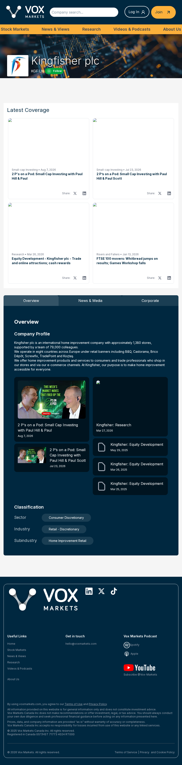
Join (159, 12)
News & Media (90, 300)
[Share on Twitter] (75, 193)
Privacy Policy (98, 704)
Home (11, 643)
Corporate (150, 300)
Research (91, 29)
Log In (134, 12)
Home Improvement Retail (67, 541)
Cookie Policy (165, 752)
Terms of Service (126, 752)
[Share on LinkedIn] (84, 193)
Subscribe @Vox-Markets (140, 674)
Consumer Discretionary (66, 517)
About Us (172, 29)
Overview (31, 300)
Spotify (134, 644)
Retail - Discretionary (64, 529)
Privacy (144, 752)
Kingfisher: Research (113, 427)
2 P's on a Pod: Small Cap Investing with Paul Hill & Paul (48, 430)
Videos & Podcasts (131, 29)
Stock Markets (15, 29)
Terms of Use (74, 704)
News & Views (55, 29)
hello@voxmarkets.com (81, 643)
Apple (134, 653)
